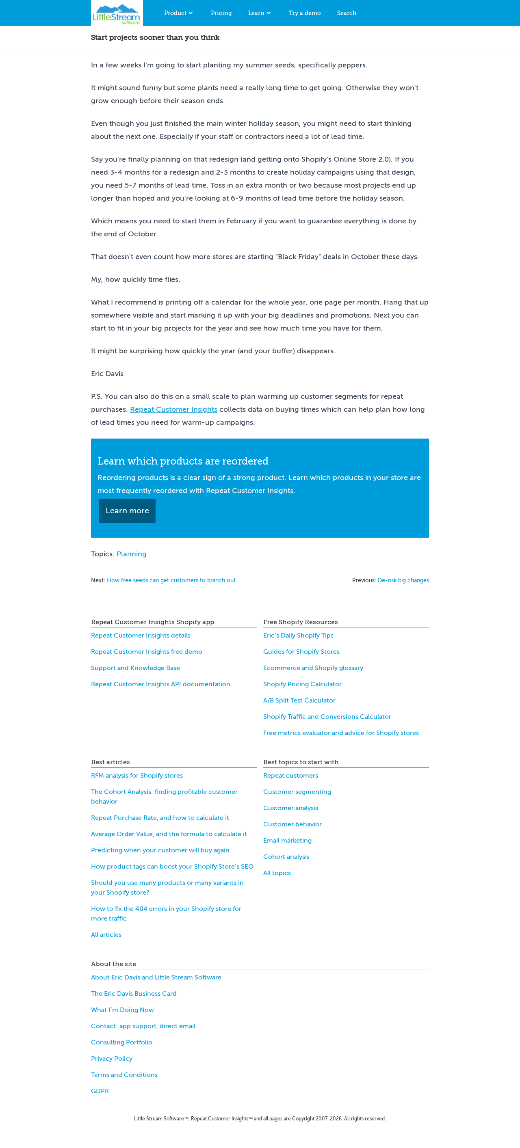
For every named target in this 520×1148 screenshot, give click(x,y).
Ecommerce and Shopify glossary (313, 668)
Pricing (221, 13)
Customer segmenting (297, 792)
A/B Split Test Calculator (299, 700)
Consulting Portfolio (121, 1042)
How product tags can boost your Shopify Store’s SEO (172, 866)
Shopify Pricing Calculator (302, 684)
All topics (277, 873)
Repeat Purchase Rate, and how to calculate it (160, 818)
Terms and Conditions (124, 1075)
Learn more (127, 510)
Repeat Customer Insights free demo (146, 651)
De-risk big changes (403, 580)
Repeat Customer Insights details (141, 635)
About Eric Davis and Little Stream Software (156, 977)
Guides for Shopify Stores (301, 651)
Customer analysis (290, 808)
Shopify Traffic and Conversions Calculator (327, 716)
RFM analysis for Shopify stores (137, 775)
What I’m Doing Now (122, 1010)
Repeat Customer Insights (173, 409)
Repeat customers (290, 775)
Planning (132, 554)
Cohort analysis (286, 856)
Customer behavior (292, 824)
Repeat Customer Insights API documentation (160, 684)
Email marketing (287, 840)
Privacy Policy (111, 1058)
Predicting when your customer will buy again (160, 850)
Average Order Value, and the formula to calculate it (169, 834)
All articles (106, 934)
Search (346, 13)
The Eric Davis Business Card (134, 993)
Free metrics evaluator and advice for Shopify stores (341, 733)
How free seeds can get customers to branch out (171, 580)
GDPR (100, 1091)
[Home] (117, 13)
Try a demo (305, 13)
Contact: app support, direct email (143, 1026)
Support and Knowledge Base (135, 668)
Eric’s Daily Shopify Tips (298, 635)
